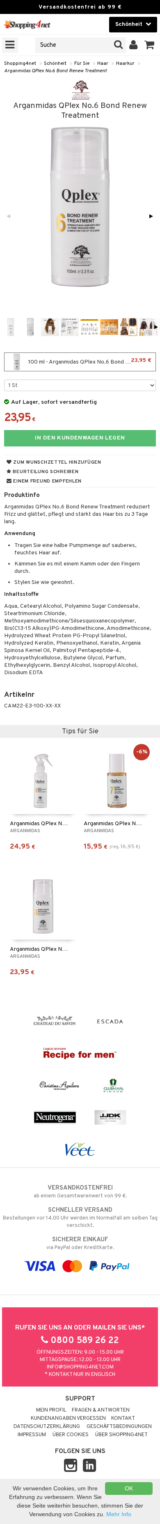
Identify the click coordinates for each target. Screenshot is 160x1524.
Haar (102, 63)
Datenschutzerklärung (47, 1426)
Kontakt (123, 1418)
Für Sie (81, 63)
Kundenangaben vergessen (68, 1418)
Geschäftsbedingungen (119, 1426)
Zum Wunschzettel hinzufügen (56, 462)
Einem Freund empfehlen (47, 481)
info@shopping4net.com (80, 1367)
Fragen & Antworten (101, 1410)
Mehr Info (118, 1514)
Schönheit (55, 63)
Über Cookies (71, 1435)
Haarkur (125, 63)
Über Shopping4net (121, 1435)
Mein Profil (51, 1410)
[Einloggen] (133, 45)
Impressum (32, 1435)
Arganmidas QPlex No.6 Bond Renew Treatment (55, 71)
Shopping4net (20, 63)
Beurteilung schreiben (45, 472)
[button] (149, 45)
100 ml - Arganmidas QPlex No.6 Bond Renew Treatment (91, 361)
